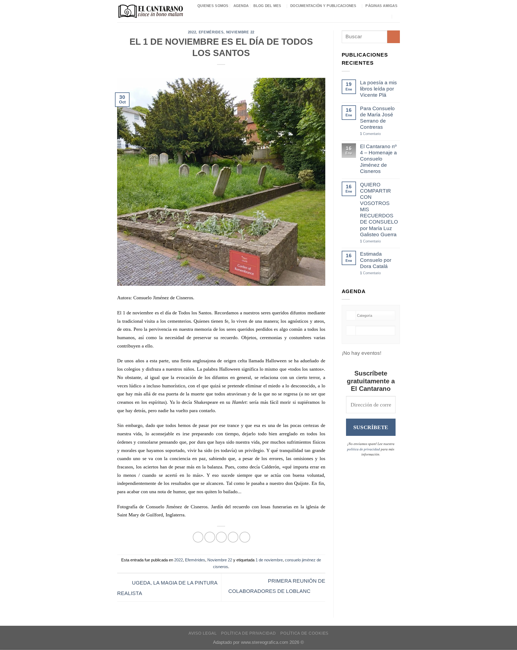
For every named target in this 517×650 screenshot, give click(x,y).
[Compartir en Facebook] (198, 537)
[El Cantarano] (150, 11)
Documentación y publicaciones (323, 6)
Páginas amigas (381, 6)
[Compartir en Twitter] (209, 537)
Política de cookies (304, 633)
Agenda (241, 6)
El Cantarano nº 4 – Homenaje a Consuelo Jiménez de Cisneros (378, 159)
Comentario (370, 134)
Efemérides (211, 32)
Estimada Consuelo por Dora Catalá (375, 260)
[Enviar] (393, 36)
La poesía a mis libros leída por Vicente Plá (378, 89)
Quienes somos (213, 6)
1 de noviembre (269, 560)
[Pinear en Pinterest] (233, 537)
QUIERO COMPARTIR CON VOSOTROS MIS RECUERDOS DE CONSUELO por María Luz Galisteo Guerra (379, 209)
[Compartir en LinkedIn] (244, 537)
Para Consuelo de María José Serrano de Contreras (377, 118)
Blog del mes (267, 6)
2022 (192, 32)
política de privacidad (363, 449)
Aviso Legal (202, 633)
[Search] (398, 16)
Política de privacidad (248, 633)
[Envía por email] (221, 537)
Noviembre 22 (240, 32)
